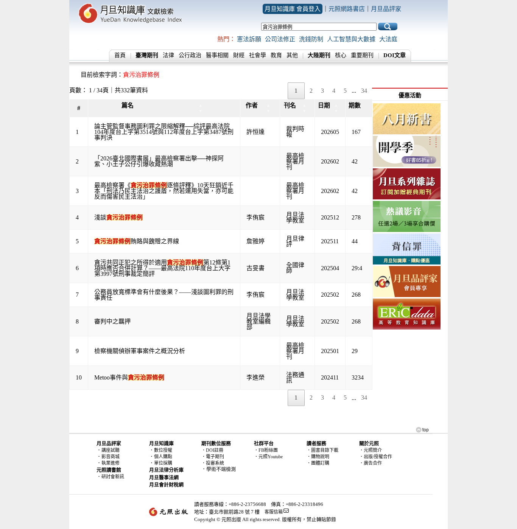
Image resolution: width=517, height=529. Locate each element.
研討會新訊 (112, 476)
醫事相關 (217, 55)
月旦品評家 (386, 9)
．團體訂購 (318, 463)
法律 (168, 55)
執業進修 (110, 463)
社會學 (257, 55)
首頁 (120, 55)
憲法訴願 (249, 39)
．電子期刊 (212, 456)
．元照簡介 (370, 450)
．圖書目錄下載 (322, 450)
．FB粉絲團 (266, 450)
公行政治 (190, 55)
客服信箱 (274, 512)
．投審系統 (212, 463)
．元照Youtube (268, 456)
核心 (340, 55)
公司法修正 (280, 39)
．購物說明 (318, 456)
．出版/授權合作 (375, 456)
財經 (238, 55)
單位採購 (163, 463)
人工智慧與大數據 (351, 39)
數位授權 (163, 450)
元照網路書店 (347, 9)
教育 (276, 55)
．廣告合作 (370, 463)
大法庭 (388, 39)
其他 (292, 55)
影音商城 (110, 456)
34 (364, 90)
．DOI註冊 (212, 450)
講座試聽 (110, 450)
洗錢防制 (311, 39)
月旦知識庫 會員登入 (293, 9)
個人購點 (163, 456)
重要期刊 (362, 55)
